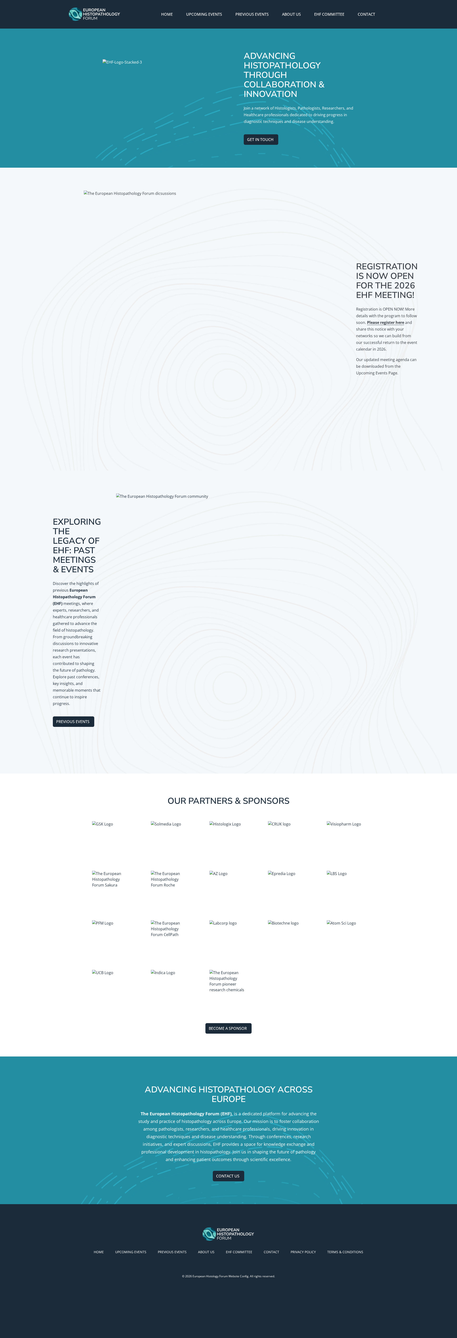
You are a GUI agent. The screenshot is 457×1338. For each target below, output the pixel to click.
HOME (167, 14)
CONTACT (366, 14)
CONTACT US (227, 1176)
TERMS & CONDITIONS (345, 1252)
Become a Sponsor (228, 1028)
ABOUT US (291, 14)
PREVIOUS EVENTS (252, 14)
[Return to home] (95, 14)
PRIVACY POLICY (303, 1252)
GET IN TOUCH (260, 139)
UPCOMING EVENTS (204, 14)
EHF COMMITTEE (329, 14)
